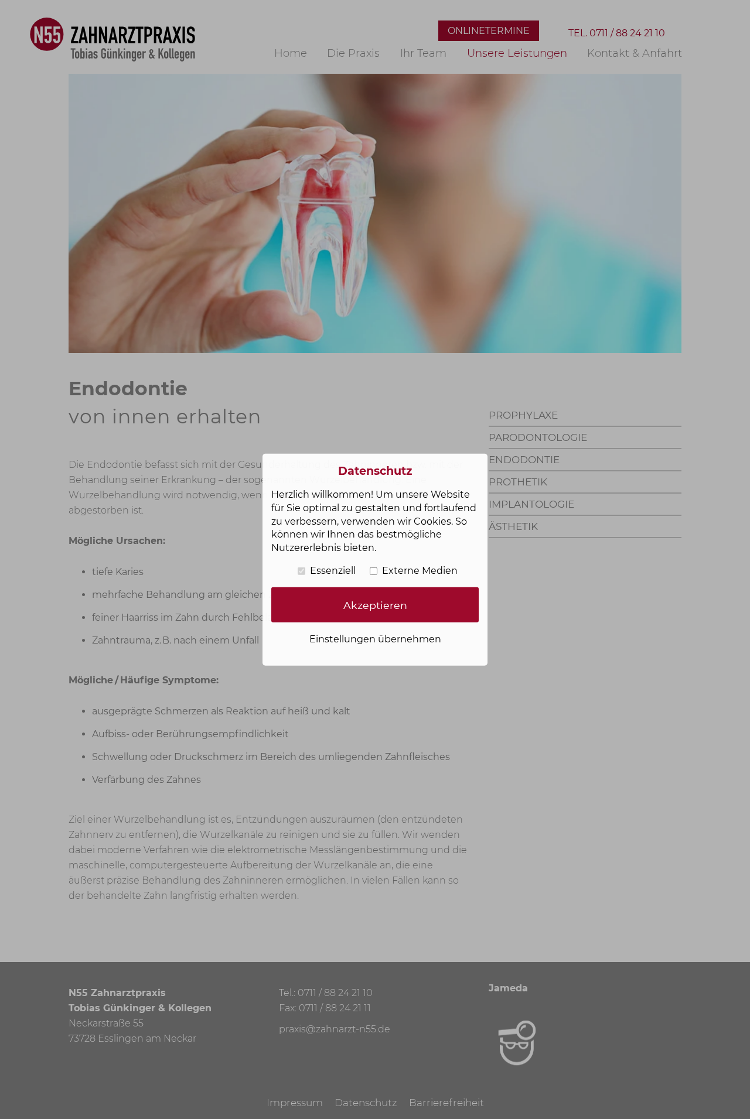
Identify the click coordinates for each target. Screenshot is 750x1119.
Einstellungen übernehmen (375, 639)
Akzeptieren (375, 604)
